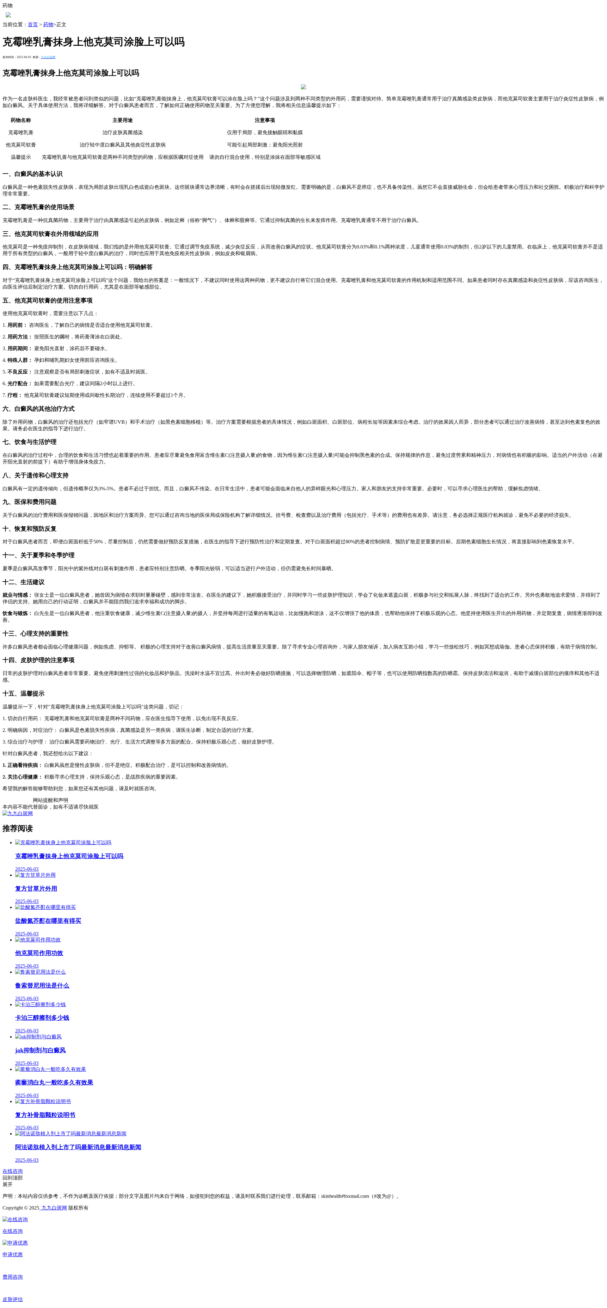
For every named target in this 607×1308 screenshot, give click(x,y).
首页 (33, 24)
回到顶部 (13, 1177)
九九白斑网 (53, 1207)
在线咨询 (13, 1171)
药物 (48, 24)
